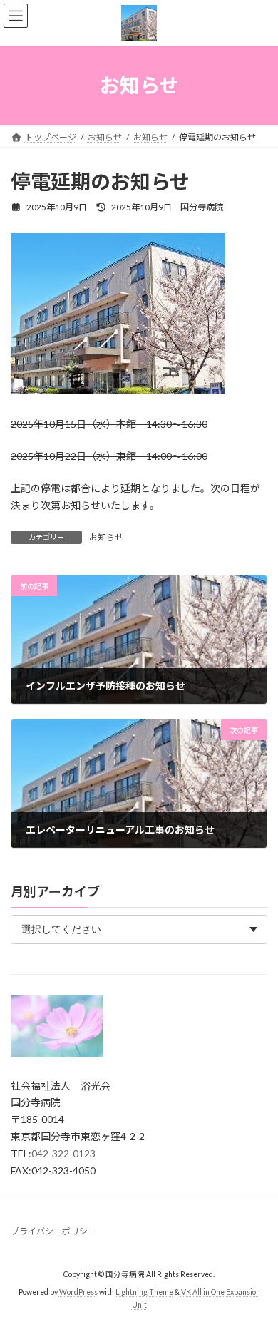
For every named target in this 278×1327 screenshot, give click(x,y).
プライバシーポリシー (53, 1231)
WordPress (78, 1292)
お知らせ (106, 537)
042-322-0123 (63, 1153)
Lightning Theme (144, 1292)
